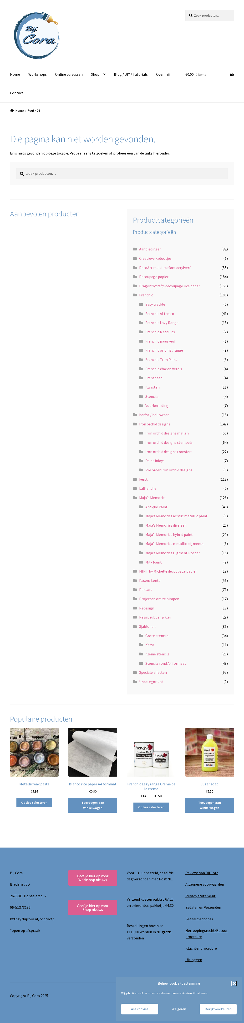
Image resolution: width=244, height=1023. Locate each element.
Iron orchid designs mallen (167, 433)
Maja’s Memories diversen (166, 525)
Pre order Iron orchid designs (168, 470)
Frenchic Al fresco (159, 313)
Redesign (146, 608)
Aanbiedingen (150, 249)
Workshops (37, 74)
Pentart (145, 589)
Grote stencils (156, 635)
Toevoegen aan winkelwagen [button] (92, 805)
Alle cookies (139, 1009)
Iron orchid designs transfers (168, 451)
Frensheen (154, 377)
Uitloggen (193, 959)
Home (15, 74)
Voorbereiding (156, 405)
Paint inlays (154, 460)
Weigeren (179, 1009)
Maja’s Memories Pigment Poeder (172, 552)
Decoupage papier (153, 276)
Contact (16, 92)
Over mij (163, 74)
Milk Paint (153, 562)
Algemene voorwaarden (204, 884)
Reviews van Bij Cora (201, 872)
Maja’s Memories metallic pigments (174, 543)
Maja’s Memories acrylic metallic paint (176, 516)
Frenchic (146, 295)
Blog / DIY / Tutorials (131, 74)
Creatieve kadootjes (155, 258)
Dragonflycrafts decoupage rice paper (169, 286)
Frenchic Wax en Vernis (163, 368)
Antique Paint (156, 506)
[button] (234, 983)
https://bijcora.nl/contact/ (32, 919)
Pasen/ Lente (150, 580)
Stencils (151, 396)
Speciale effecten (153, 672)
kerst (143, 479)
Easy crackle (155, 304)
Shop (95, 74)
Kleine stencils (157, 654)
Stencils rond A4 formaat (165, 663)
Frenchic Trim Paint (161, 359)
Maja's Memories (152, 497)
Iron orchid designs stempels (169, 442)
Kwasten (152, 387)
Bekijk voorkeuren (218, 1009)
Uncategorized (151, 681)
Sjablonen (147, 626)
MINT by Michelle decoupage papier (168, 571)
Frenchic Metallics (160, 331)
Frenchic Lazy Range (161, 322)
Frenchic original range (164, 350)
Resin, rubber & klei (155, 617)
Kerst (149, 644)
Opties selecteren (34, 802)
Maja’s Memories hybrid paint (169, 534)
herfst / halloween (154, 414)
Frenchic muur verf (160, 341)
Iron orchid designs (154, 424)
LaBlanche (147, 488)
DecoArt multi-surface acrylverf (165, 267)
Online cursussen (69, 74)
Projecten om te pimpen (159, 598)
